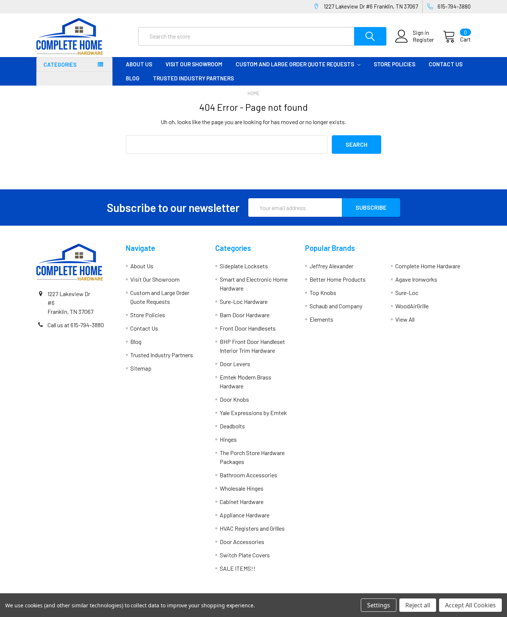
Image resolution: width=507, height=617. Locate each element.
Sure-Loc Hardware (244, 301)
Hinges (228, 439)
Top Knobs (323, 292)
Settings (378, 605)
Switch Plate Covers (245, 554)
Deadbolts (232, 425)
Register (423, 39)
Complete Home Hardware (427, 265)
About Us (139, 64)
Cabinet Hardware (242, 501)
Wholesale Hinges (242, 488)
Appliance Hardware (244, 514)
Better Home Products (338, 279)
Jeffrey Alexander (331, 265)
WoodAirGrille (412, 305)
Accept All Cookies (470, 605)
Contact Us (445, 64)
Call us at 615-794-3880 (76, 324)
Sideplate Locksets (244, 265)
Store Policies (394, 64)
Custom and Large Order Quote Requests (295, 64)
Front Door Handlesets (248, 328)
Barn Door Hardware (244, 314)
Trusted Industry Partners (193, 78)
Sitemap (140, 368)
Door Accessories (242, 541)
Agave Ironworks (416, 279)
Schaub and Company (336, 305)
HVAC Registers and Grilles (252, 528)
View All (405, 319)
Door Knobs (234, 399)
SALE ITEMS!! (237, 568)
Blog (133, 78)
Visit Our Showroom (194, 64)
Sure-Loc (406, 292)
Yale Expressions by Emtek (253, 412)
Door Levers (235, 363)
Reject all (417, 605)
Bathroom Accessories (248, 474)
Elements (321, 319)
